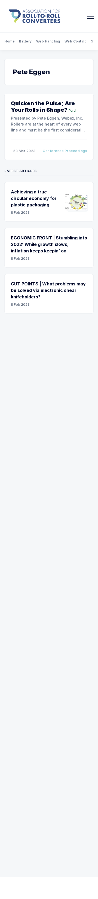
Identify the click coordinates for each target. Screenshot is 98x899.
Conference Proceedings (65, 151)
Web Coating (76, 41)
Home (9, 41)
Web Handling (48, 41)
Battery (25, 41)
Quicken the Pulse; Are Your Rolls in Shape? (43, 106)
